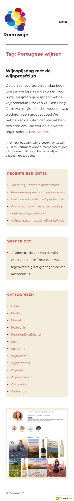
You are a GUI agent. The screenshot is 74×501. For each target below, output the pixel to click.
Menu (63, 22)
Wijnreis (17, 370)
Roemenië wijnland (26, 334)
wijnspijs (30, 151)
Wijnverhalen (21, 377)
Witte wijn (59, 142)
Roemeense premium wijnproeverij (38, 192)
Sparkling (18, 349)
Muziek (16, 320)
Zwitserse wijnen (48, 151)
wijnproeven (14, 151)
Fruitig (16, 313)
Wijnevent (19, 356)
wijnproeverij (42, 142)
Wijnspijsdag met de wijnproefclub (28, 73)
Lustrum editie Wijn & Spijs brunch (37, 199)
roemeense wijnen (55, 147)
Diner (13, 142)
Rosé (14, 342)
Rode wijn (25, 142)
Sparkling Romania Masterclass (35, 185)
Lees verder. (39, 132)
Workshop (19, 391)
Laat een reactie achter (21, 155)
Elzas (12, 147)
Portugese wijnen (29, 147)
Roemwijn (16, 34)
